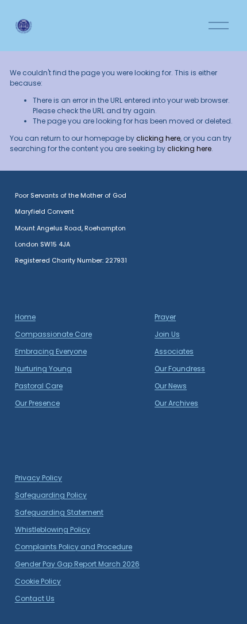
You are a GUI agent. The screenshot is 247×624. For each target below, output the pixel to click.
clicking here (158, 138)
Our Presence (37, 403)
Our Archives (176, 403)
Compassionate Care (53, 334)
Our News (171, 386)
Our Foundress (180, 368)
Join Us (167, 334)
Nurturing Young (43, 368)
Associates (174, 351)
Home (25, 317)
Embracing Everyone (51, 351)
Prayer (165, 317)
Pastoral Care (39, 386)
